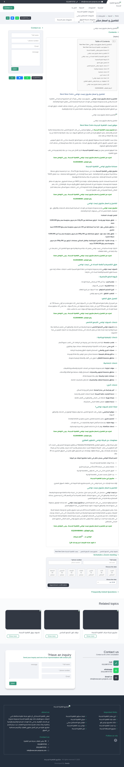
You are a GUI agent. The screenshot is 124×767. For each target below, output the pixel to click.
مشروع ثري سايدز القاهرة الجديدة (102, 478)
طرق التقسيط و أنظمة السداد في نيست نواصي (94, 56)
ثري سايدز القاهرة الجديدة (107, 716)
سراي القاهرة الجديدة (78, 719)
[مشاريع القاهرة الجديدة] (62, 707)
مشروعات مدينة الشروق (87, 19)
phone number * (76, 560)
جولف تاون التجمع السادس (69, 633)
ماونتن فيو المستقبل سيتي (76, 722)
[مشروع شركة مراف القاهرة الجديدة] (106, 611)
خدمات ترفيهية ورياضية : (100, 69)
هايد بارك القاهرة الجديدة (107, 719)
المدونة (81, 8)
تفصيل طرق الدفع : (101, 62)
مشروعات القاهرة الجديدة (85, 12)
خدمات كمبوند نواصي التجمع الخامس (97, 66)
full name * (112, 560)
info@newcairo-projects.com (101, 678)
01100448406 (78, 162)
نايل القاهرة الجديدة (78, 729)
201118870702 (106, 670)
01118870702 (24, 18)
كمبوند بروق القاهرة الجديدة (29, 633)
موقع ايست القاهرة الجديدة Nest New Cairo (95, 47)
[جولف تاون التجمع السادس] (70, 611)
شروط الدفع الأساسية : (101, 59)
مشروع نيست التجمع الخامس (89, 551)
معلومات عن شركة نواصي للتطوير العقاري (95, 81)
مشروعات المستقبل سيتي (85, 16)
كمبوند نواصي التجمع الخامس (109, 551)
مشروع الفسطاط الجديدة (108, 729)
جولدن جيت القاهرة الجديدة (76, 725)
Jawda (67, 763)
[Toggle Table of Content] (113, 41)
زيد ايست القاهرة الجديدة (107, 725)
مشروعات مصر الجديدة (64, 20)
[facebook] (4, 2)
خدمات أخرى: (102, 75)
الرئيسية (100, 8)
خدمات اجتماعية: (102, 72)
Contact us (8, 8)
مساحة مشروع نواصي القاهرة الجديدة (96, 50)
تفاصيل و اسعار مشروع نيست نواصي (97, 53)
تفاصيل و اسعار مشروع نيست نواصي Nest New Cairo (95, 44)
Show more (90, 636)
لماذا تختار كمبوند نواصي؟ (99, 78)
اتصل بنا (74, 8)
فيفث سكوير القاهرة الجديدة (75, 716)
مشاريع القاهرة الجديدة (52, 759)
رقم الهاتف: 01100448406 (103, 88)
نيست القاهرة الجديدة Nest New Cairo (66, 551)
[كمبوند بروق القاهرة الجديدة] (31, 611)
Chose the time (111, 579)
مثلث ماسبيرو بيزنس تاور (108, 722)
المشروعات (91, 8)
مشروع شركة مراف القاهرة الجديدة (104, 633)
